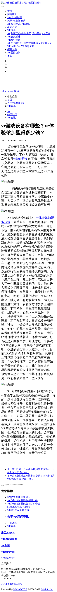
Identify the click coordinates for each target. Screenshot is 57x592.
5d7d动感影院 (14, 17)
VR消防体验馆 (9, 539)
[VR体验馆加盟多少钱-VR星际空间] (28, 2)
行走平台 (36, 33)
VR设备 (11, 30)
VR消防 (15, 43)
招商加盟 (12, 49)
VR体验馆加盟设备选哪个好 (22, 500)
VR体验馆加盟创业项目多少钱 (23, 503)
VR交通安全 (45, 43)
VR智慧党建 (14, 36)
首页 (9, 11)
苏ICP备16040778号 (11, 584)
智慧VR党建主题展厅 (18, 497)
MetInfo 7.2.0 (20, 589)
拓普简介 (12, 14)
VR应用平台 (14, 46)
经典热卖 (26, 33)
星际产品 (12, 27)
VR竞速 (46, 33)
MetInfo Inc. (47, 589)
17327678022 (8, 558)
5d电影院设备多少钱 (18, 510)
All (8, 24)
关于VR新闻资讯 (16, 20)
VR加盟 (5, 545)
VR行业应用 (14, 40)
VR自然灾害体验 (29, 43)
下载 (9, 55)
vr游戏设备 (20, 158)
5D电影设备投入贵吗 (18, 507)
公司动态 (16, 24)
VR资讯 (25, 24)
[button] (6, 91)
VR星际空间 (14, 52)
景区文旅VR (8, 532)
